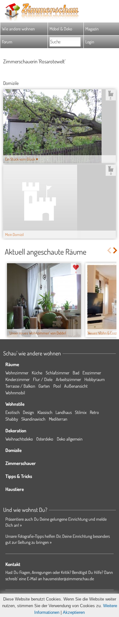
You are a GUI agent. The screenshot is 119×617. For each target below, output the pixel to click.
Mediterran (58, 419)
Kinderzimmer (17, 379)
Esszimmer (92, 372)
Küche (37, 372)
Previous (109, 250)
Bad (76, 372)
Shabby (11, 419)
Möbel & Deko (61, 28)
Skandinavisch (33, 419)
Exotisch (12, 412)
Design (28, 412)
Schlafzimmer (57, 372)
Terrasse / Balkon (20, 386)
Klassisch (44, 412)
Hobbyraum (94, 379)
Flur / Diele (42, 379)
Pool (57, 386)
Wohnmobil (15, 392)
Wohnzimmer (17, 372)
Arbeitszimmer (68, 379)
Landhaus (64, 412)
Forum (7, 41)
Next (115, 250)
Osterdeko (44, 439)
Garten (44, 386)
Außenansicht (76, 386)
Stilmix (81, 412)
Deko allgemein (70, 439)
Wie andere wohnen (18, 28)
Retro (94, 412)
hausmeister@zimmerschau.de (68, 578)
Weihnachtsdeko (19, 439)
